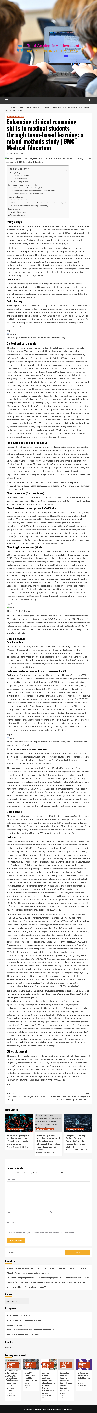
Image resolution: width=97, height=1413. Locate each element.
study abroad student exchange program (24, 1320)
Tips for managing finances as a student (23, 1334)
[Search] (89, 100)
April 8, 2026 (12, 1395)
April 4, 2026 (83, 1385)
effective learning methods (16, 116)
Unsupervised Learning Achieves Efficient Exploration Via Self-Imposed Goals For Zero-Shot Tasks (76, 1141)
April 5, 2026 (65, 1395)
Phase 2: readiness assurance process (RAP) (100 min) (34, 191)
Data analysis (15, 209)
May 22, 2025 (20, 153)
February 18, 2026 (49, 1153)
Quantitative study (21, 175)
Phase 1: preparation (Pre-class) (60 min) (29, 188)
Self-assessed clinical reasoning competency (31, 206)
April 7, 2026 (29, 1385)
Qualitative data (20, 212)
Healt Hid (9, 1347)
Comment (12, 1179)
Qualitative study (20, 178)
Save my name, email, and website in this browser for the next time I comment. (43, 1232)
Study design (15, 172)
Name (10, 1212)
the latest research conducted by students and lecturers (30, 1330)
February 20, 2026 (19, 1147)
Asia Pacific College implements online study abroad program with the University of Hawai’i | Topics (48, 1277)
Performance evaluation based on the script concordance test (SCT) (40, 203)
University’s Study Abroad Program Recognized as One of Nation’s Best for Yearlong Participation (47, 1282)
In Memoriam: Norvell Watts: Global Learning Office (28, 1287)
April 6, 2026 (47, 1395)
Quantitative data (21, 200)
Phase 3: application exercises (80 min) (28, 194)
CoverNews (56, 1409)
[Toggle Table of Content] (63, 169)
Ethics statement (17, 215)
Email (53, 1212)
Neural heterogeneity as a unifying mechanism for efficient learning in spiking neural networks (19, 1139)
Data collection (16, 197)
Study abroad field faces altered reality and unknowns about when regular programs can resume (46, 1268)
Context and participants (21, 181)
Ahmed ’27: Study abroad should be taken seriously (28, 1273)
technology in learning (16, 1325)
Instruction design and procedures (24, 185)
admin (11, 153)
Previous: (26, 1096)
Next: (70, 1096)
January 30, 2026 (78, 1150)
